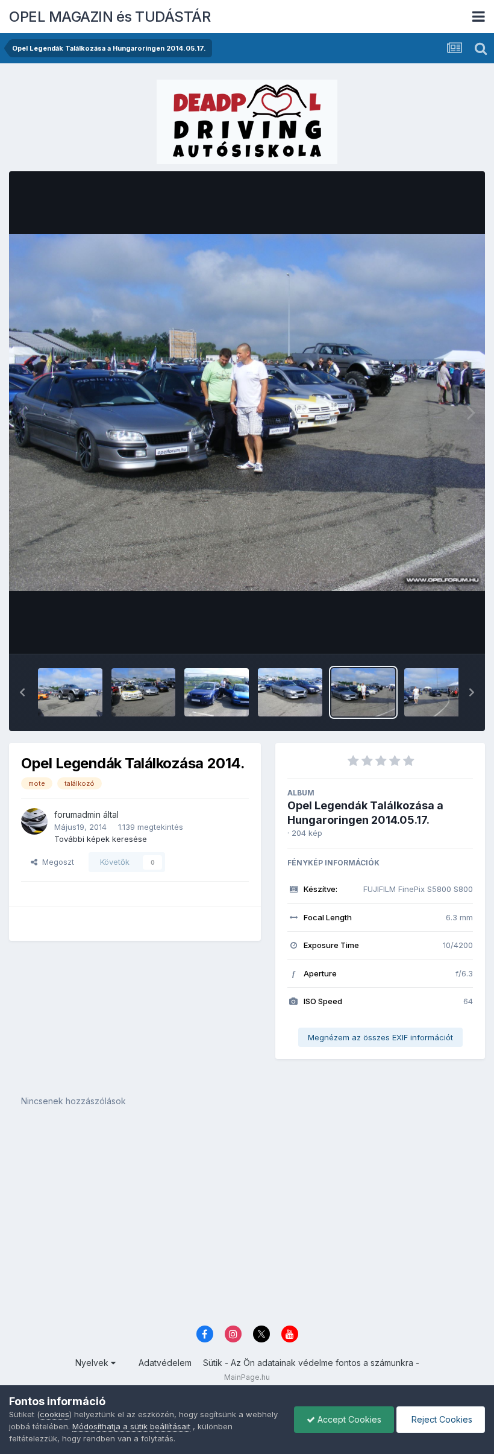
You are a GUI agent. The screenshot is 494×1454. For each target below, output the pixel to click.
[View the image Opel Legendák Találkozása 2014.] (70, 692)
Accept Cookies (348, 1419)
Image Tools (435, 632)
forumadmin (77, 814)
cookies (54, 1414)
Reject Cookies (440, 1419)
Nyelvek (93, 1363)
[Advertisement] (247, 1224)
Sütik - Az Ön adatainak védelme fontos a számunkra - (311, 1363)
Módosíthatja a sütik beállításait (131, 1426)
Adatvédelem (165, 1363)
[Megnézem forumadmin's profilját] (34, 821)
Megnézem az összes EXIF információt (380, 1037)
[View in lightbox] (247, 413)
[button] (22, 692)
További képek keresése (100, 839)
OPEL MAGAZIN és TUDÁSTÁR (109, 16)
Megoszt (55, 862)
